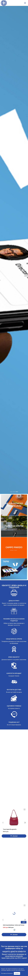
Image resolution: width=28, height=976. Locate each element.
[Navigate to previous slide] (3, 822)
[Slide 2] (14, 492)
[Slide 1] (11, 492)
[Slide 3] (17, 492)
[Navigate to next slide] (25, 822)
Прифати (17, 973)
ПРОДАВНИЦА (14, 250)
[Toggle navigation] (25, 3)
